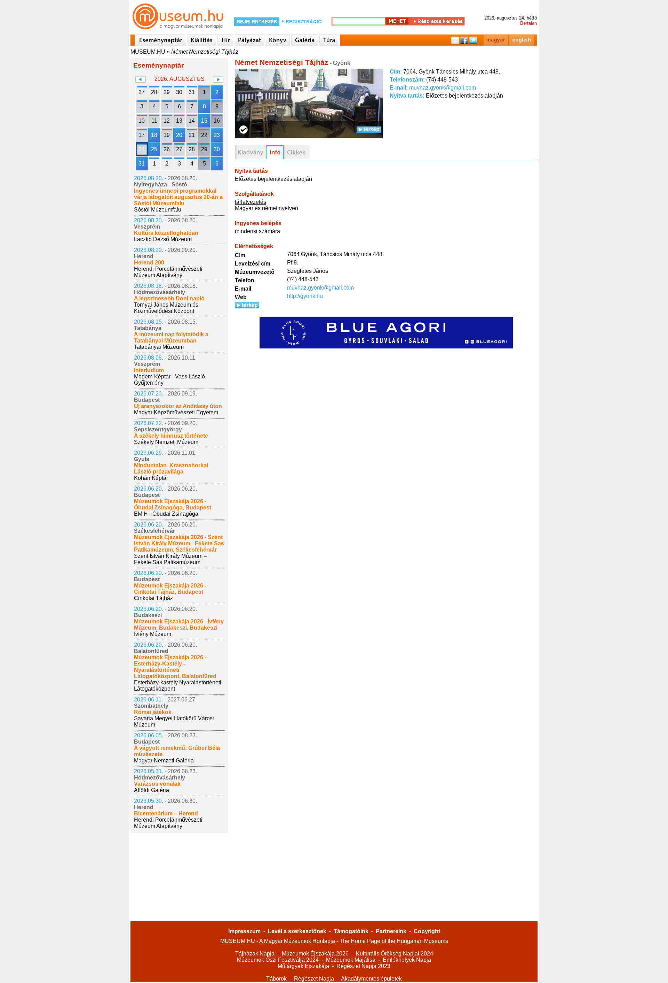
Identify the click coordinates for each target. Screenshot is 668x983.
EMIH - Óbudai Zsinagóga (166, 514)
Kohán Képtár (151, 478)
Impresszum (244, 931)
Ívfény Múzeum (152, 634)
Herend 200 (149, 263)
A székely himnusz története (171, 436)
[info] (275, 152)
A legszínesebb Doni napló (169, 298)
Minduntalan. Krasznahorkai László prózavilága (171, 468)
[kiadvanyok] (251, 152)
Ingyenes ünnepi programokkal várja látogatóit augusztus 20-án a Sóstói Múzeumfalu (178, 197)
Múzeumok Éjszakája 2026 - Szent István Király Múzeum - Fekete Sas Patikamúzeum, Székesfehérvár (179, 543)
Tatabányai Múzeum (159, 347)
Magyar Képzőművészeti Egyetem (176, 412)
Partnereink (391, 931)
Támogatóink (351, 931)
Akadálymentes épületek (371, 979)
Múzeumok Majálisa (350, 960)
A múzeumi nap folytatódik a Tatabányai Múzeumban (171, 337)
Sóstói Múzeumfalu (157, 210)
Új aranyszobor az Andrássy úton (178, 406)
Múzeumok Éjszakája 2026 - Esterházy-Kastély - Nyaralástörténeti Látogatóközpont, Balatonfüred (175, 666)
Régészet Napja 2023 (363, 966)
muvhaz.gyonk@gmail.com (442, 88)
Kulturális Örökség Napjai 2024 (394, 954)
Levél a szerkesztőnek (297, 931)
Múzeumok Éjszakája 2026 (315, 954)
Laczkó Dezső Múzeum (163, 239)
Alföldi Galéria (151, 790)
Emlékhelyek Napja (407, 960)
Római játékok (153, 712)
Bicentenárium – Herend (166, 813)
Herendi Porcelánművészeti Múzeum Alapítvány (168, 272)
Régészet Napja (314, 979)
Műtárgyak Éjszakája (303, 966)
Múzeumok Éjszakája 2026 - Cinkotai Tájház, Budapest (170, 589)
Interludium (149, 370)
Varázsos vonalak (157, 784)
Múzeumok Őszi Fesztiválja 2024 (278, 960)
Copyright (427, 931)
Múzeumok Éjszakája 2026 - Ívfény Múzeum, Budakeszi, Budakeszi (179, 625)
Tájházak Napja (255, 954)
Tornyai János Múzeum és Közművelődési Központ (166, 308)
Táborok (276, 979)
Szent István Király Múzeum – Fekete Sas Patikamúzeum (170, 559)
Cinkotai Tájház (153, 598)
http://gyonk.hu (305, 296)
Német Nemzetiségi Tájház (204, 52)
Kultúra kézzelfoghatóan (166, 233)
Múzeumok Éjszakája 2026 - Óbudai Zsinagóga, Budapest (172, 504)
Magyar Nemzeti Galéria (164, 760)
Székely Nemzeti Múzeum (166, 442)
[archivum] (297, 152)
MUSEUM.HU (147, 52)
